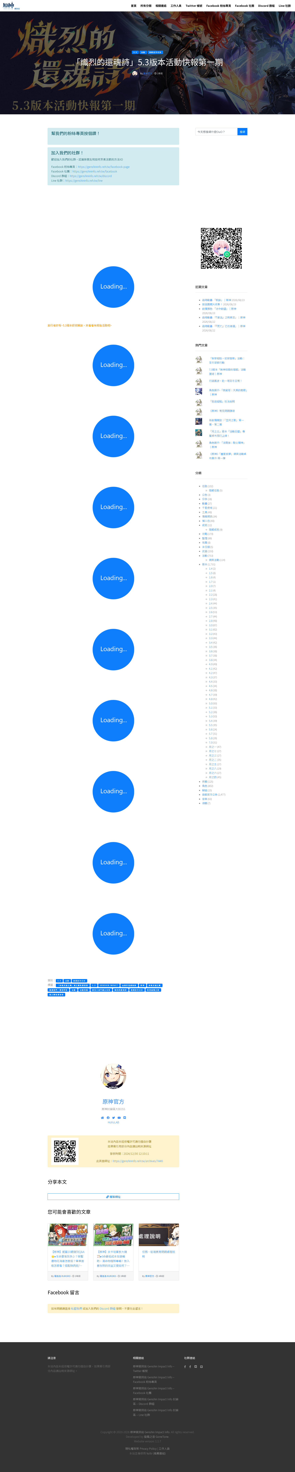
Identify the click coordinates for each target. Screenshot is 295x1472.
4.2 (210, 673)
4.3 (210, 677)
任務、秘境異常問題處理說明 (158, 1254)
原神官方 (147, 73)
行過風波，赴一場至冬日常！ (225, 381)
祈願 (204, 781)
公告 (204, 495)
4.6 (210, 690)
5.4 (210, 720)
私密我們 (76, 1308)
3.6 (210, 651)
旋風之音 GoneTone (156, 1437)
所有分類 (146, 6)
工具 (204, 512)
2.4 (210, 603)
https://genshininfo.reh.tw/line (84, 180)
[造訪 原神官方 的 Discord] (124, 1117)
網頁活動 (214, 560)
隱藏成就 (214, 529)
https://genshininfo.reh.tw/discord (91, 176)
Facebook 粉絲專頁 (218, 6)
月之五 (213, 764)
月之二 (213, 759)
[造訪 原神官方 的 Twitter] (113, 1117)
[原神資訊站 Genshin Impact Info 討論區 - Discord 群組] (195, 1366)
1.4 (210, 568)
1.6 (210, 577)
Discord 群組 (266, 6)
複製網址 (115, 1197)
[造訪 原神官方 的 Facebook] (108, 1117)
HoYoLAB (113, 1122)
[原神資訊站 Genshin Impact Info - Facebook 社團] (190, 1366)
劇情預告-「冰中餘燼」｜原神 (219, 308)
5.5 (210, 725)
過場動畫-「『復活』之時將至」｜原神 (223, 317)
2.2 (210, 594)
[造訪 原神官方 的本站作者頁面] (134, 73)
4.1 (210, 668)
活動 (204, 555)
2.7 (210, 616)
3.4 (210, 642)
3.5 (210, 647)
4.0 (210, 664)
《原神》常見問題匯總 (222, 411)
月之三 (213, 755)
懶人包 (206, 521)
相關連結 (161, 6)
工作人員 (176, 6)
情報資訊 (207, 516)
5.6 (210, 729)
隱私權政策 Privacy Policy (141, 1448)
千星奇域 (207, 507)
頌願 (204, 803)
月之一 (213, 747)
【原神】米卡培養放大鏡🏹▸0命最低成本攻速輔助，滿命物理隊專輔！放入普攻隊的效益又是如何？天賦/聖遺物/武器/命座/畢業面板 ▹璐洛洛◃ (113, 1259)
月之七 (213, 751)
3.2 (210, 634)
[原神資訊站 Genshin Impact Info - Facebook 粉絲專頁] (185, 1366)
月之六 (213, 773)
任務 (204, 486)
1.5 (210, 573)
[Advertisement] (113, 220)
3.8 (210, 660)
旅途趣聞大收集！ (212, 304)
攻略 (204, 534)
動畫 (204, 503)
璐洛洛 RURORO (62, 1276)
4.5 (210, 686)
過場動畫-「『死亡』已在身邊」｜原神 (223, 326)
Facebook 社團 (244, 6)
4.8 (210, 699)
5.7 (210, 733)
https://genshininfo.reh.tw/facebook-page (104, 167)
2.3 (210, 599)
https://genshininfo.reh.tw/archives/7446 (138, 1161)
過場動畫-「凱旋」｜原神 (216, 300)
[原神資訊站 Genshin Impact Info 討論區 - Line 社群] (221, 248)
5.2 (210, 712)
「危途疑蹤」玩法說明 (222, 401)
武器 (204, 551)
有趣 (204, 542)
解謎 (204, 790)
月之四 (213, 777)
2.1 (210, 590)
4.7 (210, 694)
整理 (204, 538)
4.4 (210, 681)
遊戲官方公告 (209, 794)
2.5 (210, 607)
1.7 (210, 581)
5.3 (210, 716)
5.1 (210, 707)
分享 (204, 499)
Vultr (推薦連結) (156, 1453)
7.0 (210, 742)
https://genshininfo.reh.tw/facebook (94, 171)
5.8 (210, 738)
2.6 (210, 612)
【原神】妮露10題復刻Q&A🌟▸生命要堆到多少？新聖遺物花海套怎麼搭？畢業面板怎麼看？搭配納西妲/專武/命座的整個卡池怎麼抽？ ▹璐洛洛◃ (67, 1259)
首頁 (133, 6)
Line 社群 (285, 6)
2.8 (210, 620)
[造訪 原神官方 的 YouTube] (119, 1117)
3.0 (210, 625)
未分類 (206, 547)
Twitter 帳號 (194, 6)
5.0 (210, 703)
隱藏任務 (214, 490)
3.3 (210, 638)
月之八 (213, 768)
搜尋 (242, 132)
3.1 (210, 629)
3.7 (210, 655)
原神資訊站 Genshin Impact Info (150, 1432)
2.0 (210, 586)
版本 (204, 564)
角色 (204, 786)
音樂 (204, 799)
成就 (204, 525)
